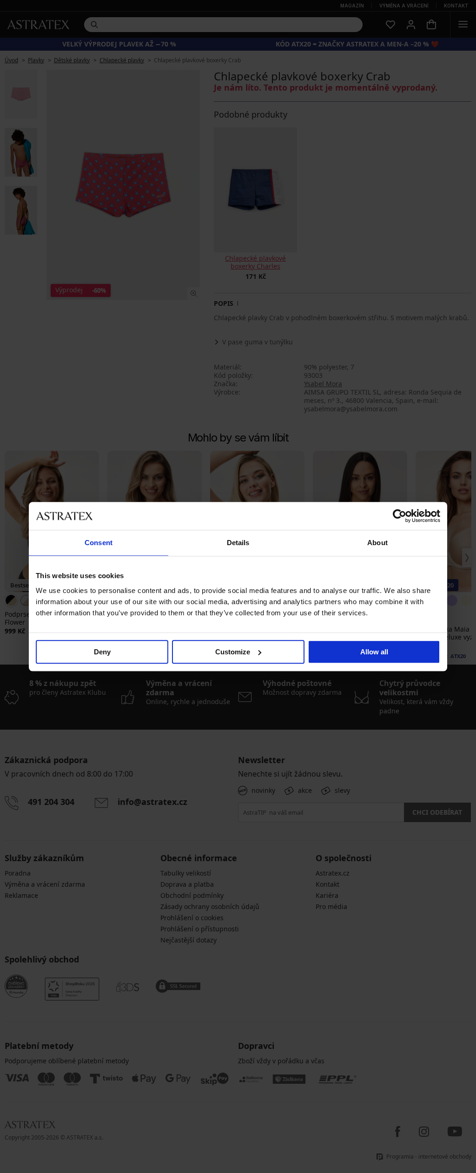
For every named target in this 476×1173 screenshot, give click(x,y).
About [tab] (377, 543)
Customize (232, 652)
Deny (102, 652)
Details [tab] (238, 543)
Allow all (374, 652)
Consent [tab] (98, 543)
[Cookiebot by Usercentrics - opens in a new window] (399, 516)
